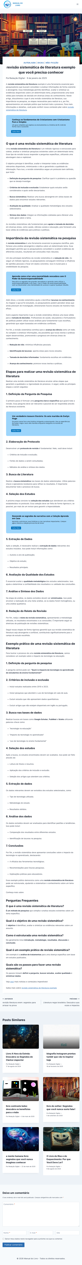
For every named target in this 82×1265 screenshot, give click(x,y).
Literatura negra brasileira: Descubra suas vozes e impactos (61, 1002)
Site (58, 1233)
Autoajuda (30, 63)
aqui (12, 982)
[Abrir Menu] (77, 4)
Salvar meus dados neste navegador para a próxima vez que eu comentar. (34, 1239)
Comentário (9, 1204)
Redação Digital (17, 78)
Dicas (41, 63)
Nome (7, 1233)
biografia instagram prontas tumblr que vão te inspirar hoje (61, 1056)
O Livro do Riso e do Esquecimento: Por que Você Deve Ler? (59, 1159)
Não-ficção (52, 63)
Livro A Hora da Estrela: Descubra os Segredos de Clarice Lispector (19, 1056)
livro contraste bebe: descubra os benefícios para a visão (18, 1109)
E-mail (33, 1233)
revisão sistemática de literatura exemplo (39, 988)
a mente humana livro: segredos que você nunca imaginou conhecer (19, 1159)
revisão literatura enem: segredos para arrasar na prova (19, 1002)
